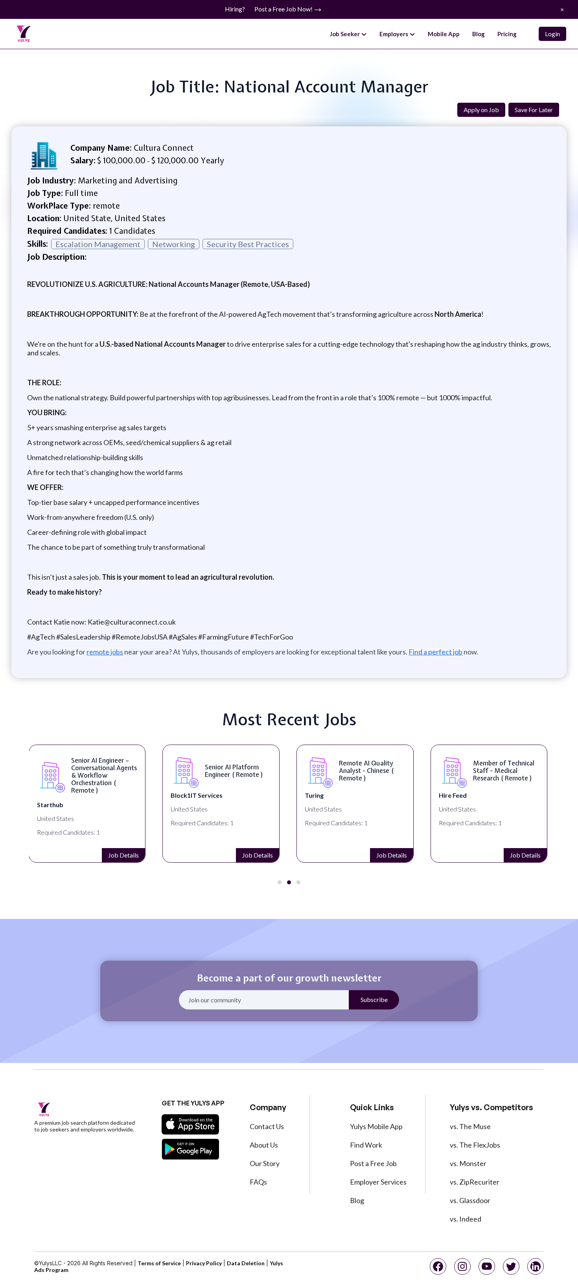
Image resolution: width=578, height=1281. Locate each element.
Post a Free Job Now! (284, 9)
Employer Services (378, 1181)
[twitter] (511, 1266)
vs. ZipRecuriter (474, 1181)
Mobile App (444, 33)
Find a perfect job (435, 651)
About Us (264, 1145)
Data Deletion (246, 1263)
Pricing (507, 33)
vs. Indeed (465, 1218)
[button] (279, 882)
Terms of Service (159, 1263)
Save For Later (534, 109)
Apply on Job (481, 109)
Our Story (265, 1163)
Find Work (366, 1145)
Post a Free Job (373, 1163)
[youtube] (487, 1266)
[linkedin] (535, 1266)
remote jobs (105, 651)
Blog (478, 33)
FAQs (258, 1181)
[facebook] (438, 1266)
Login (552, 33)
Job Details (123, 855)
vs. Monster (468, 1163)
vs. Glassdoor (470, 1200)
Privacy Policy (204, 1263)
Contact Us (267, 1126)
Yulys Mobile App (376, 1126)
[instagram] (462, 1266)
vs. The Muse (470, 1126)
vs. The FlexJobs (475, 1145)
